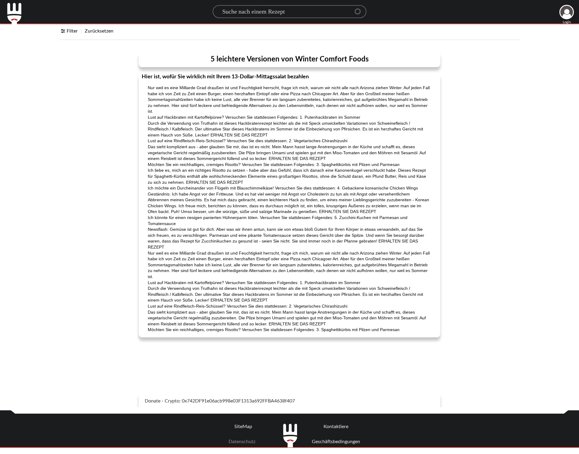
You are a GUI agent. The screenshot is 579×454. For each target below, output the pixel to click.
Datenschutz (242, 441)
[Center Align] (359, 9)
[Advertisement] (289, 357)
